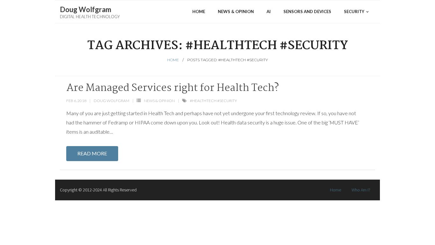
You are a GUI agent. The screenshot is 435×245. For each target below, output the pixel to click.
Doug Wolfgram (111, 100)
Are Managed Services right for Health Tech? (172, 88)
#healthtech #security (213, 100)
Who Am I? (361, 190)
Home (173, 59)
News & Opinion (159, 100)
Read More (92, 153)
